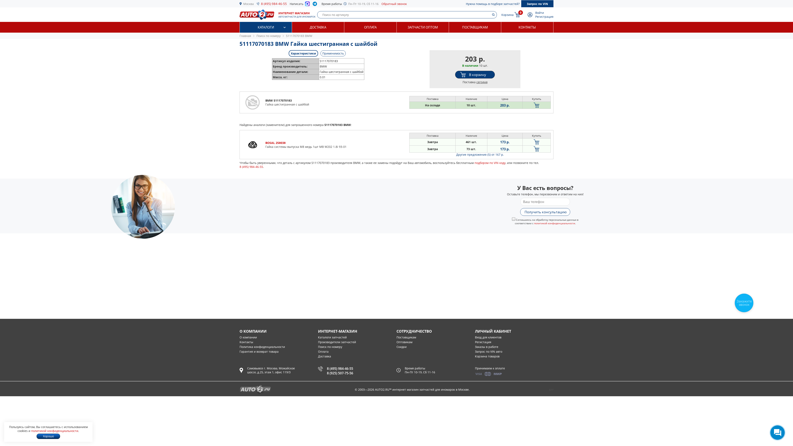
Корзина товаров (487, 356)
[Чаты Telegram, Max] (777, 432)
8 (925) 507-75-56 (340, 373)
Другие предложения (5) (480, 155)
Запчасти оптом (423, 27)
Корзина (507, 15)
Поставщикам (475, 27)
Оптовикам (404, 342)
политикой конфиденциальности (554, 223)
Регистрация (544, 17)
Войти (539, 13)
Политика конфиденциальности (262, 347)
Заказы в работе (486, 347)
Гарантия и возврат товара (259, 351)
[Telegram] (316, 5)
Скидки (401, 347)
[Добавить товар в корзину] (537, 105)
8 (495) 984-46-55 (274, 4)
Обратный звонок (394, 4)
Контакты (527, 27)
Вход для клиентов (488, 337)
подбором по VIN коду (490, 163)
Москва (248, 4)
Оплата (370, 27)
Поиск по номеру (330, 347)
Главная (245, 36)
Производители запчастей (337, 342)
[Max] (307, 5)
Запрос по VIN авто (488, 351)
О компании (248, 337)
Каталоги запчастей (332, 337)
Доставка (318, 27)
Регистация (483, 342)
